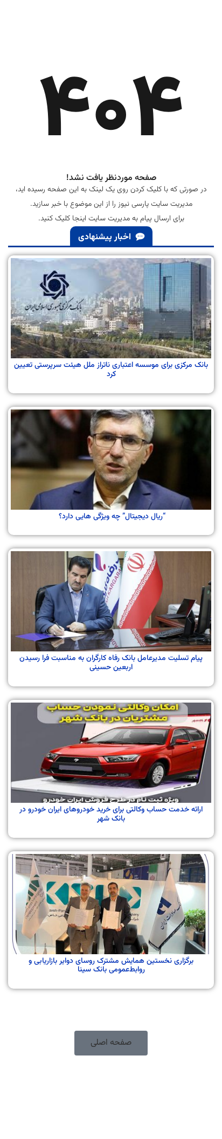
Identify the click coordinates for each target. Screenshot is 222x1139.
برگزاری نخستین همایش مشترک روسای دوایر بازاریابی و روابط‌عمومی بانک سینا (111, 965)
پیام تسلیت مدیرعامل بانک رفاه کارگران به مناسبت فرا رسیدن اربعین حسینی (111, 662)
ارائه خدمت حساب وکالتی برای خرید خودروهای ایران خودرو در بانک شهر (111, 814)
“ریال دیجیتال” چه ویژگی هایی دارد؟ (111, 517)
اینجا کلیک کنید (63, 219)
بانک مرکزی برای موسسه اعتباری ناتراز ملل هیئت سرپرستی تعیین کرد (111, 369)
